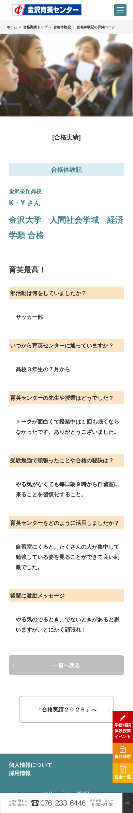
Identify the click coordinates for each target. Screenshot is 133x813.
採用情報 (20, 773)
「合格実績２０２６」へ (66, 709)
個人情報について (31, 764)
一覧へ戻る (66, 665)
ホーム (12, 26)
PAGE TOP (127, 803)
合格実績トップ (35, 26)
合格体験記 (62, 26)
